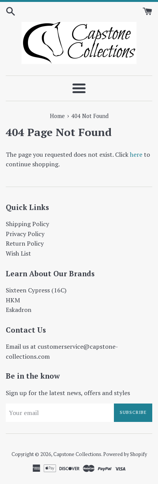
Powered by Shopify (125, 454)
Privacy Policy (25, 234)
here (136, 154)
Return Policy (25, 243)
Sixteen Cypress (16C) (36, 290)
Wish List (18, 253)
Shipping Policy (27, 224)
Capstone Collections (77, 454)
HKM (13, 300)
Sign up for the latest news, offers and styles (68, 393)
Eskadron (18, 309)
